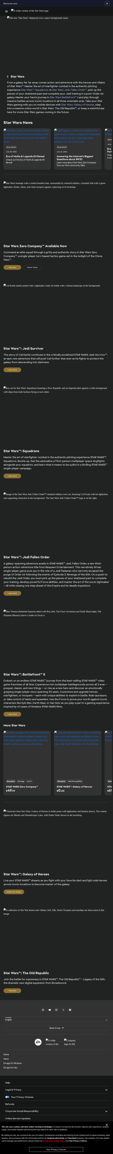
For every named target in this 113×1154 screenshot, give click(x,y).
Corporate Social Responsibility (21, 1111)
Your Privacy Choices (56, 1149)
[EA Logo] (38, 1042)
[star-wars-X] (63, 1010)
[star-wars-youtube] (50, 1010)
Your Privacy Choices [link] (22, 1097)
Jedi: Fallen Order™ (69, 89)
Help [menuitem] (7, 1082)
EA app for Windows (13, 1063)
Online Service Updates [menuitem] (17, 1118)
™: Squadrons (34, 89)
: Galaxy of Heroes (77, 104)
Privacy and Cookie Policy (54, 1141)
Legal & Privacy (13, 1089)
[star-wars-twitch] (56, 1010)
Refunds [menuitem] (9, 1104)
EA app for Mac (10, 1067)
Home (6, 1054)
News (6, 1059)
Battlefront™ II (64, 97)
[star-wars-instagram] (43, 1010)
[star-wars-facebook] (70, 1010)
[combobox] (56, 1019)
